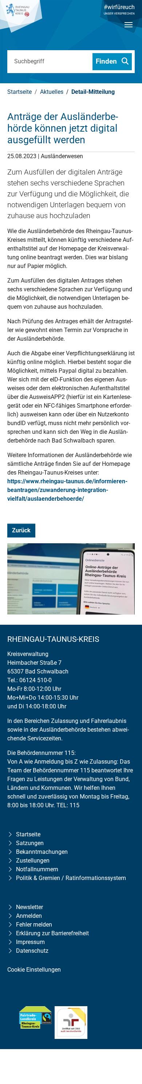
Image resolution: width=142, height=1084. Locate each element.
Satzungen (30, 843)
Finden (107, 61)
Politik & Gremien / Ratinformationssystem (71, 878)
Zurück (21, 530)
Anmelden (29, 915)
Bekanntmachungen (42, 851)
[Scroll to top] (126, 1031)
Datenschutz (32, 950)
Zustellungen (33, 860)
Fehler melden (34, 924)
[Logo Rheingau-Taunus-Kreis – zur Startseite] (21, 20)
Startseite (28, 834)
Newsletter (29, 907)
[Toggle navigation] (128, 31)
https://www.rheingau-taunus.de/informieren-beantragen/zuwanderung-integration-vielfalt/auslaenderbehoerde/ (67, 490)
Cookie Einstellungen (34, 969)
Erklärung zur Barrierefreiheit (52, 933)
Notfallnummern (37, 869)
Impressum (30, 942)
